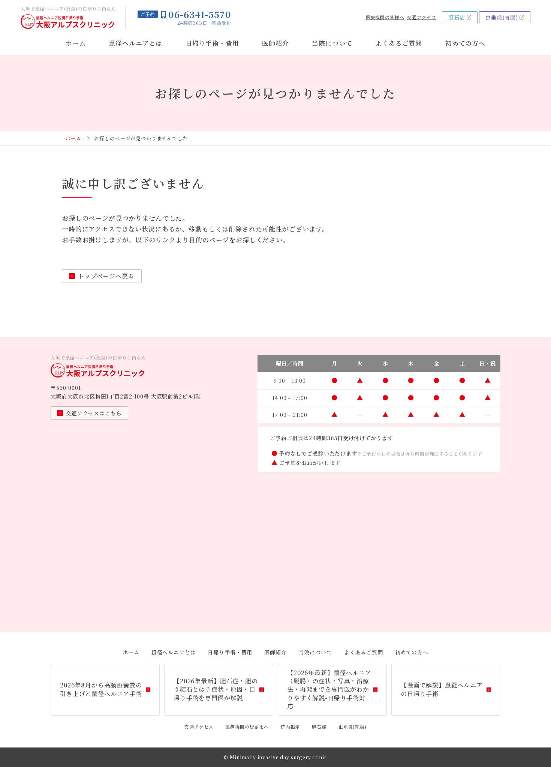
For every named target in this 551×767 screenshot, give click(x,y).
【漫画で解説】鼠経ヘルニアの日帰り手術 (442, 689)
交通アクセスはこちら (94, 413)
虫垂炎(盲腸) (501, 17)
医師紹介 (275, 43)
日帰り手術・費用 (212, 43)
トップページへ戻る (106, 276)
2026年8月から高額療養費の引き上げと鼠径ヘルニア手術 (101, 689)
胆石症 (456, 17)
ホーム (76, 43)
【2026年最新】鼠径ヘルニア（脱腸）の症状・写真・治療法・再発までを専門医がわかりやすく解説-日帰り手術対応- (329, 689)
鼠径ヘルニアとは (135, 43)
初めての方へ (465, 43)
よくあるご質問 (398, 43)
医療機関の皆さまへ (247, 726)
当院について (332, 43)
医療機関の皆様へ (385, 17)
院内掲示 (290, 726)
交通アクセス (421, 17)
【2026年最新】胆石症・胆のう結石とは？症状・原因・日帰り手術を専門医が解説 (216, 689)
